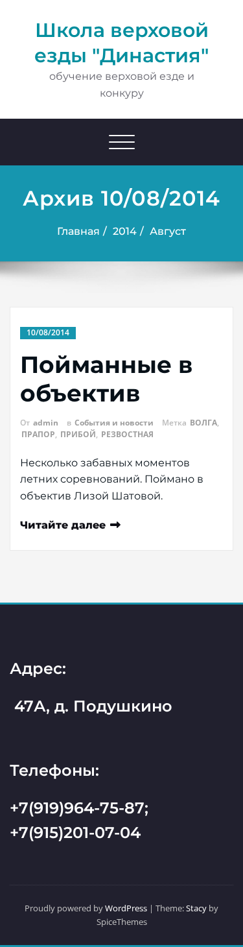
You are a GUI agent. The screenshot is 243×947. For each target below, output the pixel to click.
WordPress (126, 908)
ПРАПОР (38, 434)
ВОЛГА (203, 422)
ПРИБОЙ (78, 434)
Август (168, 231)
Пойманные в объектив (106, 378)
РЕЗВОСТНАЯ (127, 434)
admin (45, 422)
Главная (78, 231)
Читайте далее (63, 525)
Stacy (196, 908)
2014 (125, 231)
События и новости (114, 422)
